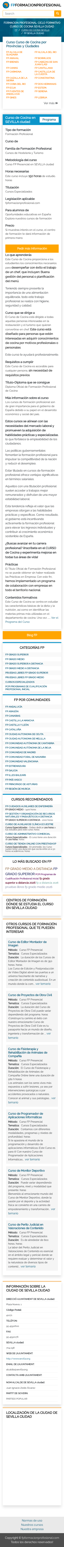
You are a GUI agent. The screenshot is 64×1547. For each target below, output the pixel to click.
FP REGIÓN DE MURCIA (17, 788)
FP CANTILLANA (44, 68)
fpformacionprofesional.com (40, 1538)
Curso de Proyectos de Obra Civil (30, 995)
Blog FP (32, 635)
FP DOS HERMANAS (45, 84)
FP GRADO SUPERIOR (16, 654)
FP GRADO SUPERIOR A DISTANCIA (24, 663)
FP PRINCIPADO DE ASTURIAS (21, 784)
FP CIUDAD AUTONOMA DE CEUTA (24, 734)
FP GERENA (41, 91)
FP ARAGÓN (11, 711)
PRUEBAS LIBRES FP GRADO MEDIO (24, 677)
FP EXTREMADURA (15, 766)
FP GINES (11, 97)
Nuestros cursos (32, 1525)
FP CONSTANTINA (45, 78)
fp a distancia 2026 (47, 882)
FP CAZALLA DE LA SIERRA (16, 79)
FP (16, 30)
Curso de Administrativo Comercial (27, 834)
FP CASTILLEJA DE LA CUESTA (45, 73)
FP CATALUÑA (13, 729)
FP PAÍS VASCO (13, 779)
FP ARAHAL (12, 58)
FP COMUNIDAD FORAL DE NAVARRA (25, 757)
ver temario (43, 984)
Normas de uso (32, 1520)
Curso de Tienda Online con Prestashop (30, 843)
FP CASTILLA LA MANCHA (19, 720)
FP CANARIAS (12, 715)
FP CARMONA (13, 71)
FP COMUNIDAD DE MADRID (20, 752)
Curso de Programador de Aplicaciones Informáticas (25, 1115)
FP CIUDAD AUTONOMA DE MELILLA (25, 738)
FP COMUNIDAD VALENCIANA (21, 761)
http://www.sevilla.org (18, 1358)
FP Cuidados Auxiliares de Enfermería (29, 806)
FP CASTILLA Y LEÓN (17, 725)
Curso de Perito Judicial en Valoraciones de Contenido (26, 1226)
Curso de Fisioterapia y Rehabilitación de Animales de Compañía (27, 1052)
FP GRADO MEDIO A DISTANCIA (22, 668)
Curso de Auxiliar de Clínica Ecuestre (29, 824)
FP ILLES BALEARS (15, 775)
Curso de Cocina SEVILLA (35, 30)
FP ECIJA (11, 87)
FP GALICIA (11, 770)
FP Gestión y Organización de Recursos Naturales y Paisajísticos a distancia (30, 815)
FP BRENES (12, 62)
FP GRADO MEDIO (15, 659)
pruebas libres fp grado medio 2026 (28, 887)
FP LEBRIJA (41, 97)
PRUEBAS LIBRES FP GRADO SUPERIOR (26, 672)
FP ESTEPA (41, 87)
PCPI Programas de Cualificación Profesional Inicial (26, 688)
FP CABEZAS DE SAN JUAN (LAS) (46, 63)
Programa (49, 119)
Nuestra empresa (32, 1529)
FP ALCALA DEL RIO (46, 52)
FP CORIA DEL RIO (16, 84)
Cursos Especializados (19, 682)
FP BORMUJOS (43, 58)
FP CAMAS (12, 68)
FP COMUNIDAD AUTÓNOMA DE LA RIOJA (28, 747)
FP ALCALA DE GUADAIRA (14, 53)
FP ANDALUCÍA (13, 706)
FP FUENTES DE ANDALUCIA (15, 92)
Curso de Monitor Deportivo (26, 1170)
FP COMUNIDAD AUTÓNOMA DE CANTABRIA (29, 743)
